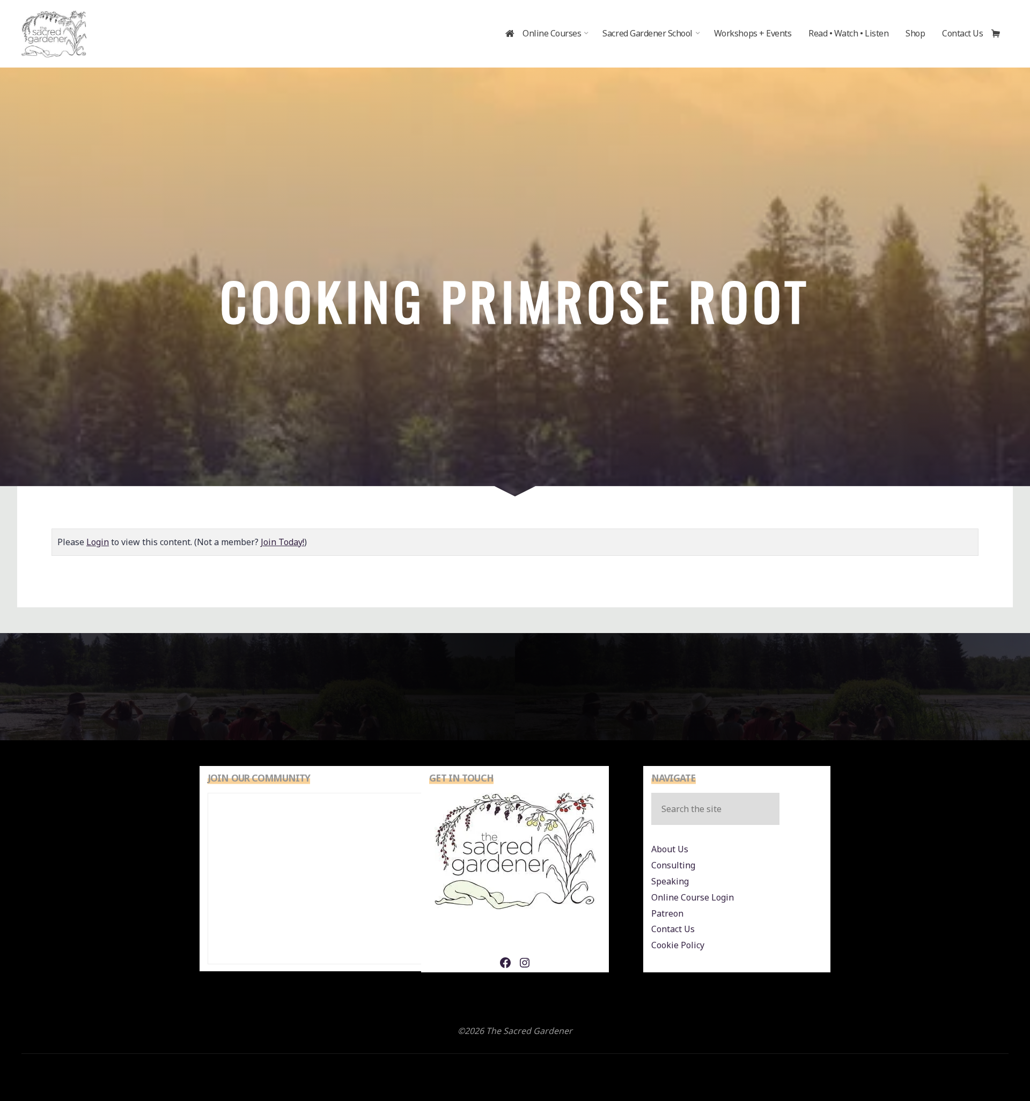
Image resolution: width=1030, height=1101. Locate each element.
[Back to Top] (988, 1059)
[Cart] (1000, 34)
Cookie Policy (677, 945)
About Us (669, 849)
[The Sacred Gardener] (53, 33)
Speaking (670, 881)
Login (97, 542)
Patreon (667, 913)
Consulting (673, 865)
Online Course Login (692, 897)
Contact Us (673, 929)
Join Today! (282, 542)
